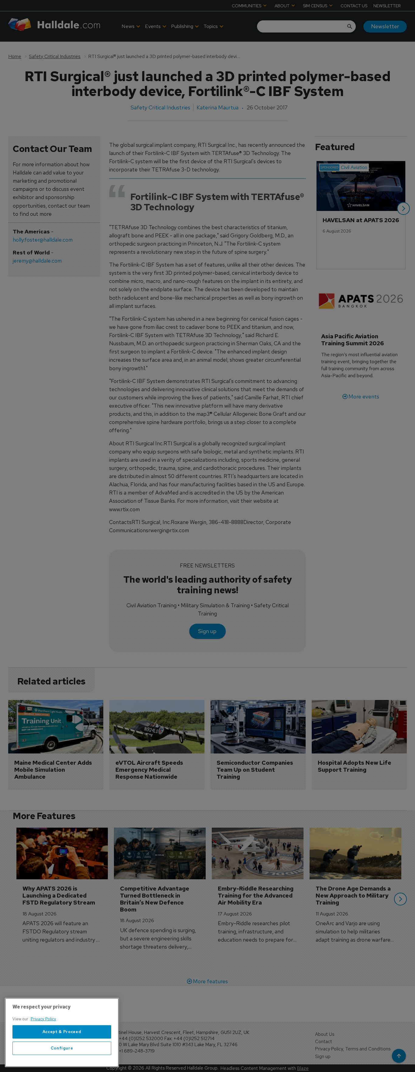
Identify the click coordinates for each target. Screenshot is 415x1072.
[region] (62, 1032)
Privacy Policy (43, 1019)
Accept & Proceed (62, 1031)
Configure (62, 1048)
